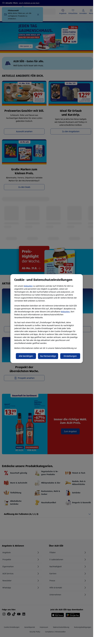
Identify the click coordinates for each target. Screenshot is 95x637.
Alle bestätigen (26, 356)
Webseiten (28, 286)
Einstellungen (70, 356)
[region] (46, 318)
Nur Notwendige (48, 356)
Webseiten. (65, 311)
